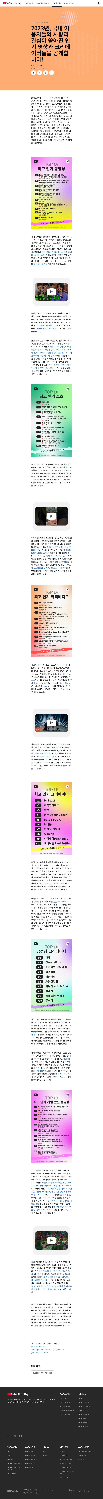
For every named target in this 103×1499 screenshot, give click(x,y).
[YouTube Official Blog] (12, 3)
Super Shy (64, 683)
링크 (70, 1313)
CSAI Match (82, 1455)
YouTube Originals (31, 1459)
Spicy (45, 686)
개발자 (45, 1455)
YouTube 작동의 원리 (14, 1463)
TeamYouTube (83, 1410)
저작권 (36, 1490)
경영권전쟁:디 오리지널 (46, 328)
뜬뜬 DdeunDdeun (61, 901)
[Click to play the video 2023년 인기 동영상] (51, 292)
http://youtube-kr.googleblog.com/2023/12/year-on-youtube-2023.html (48, 1349)
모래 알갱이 (56, 747)
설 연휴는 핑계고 (40, 264)
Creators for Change (84, 1451)
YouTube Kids (29, 1451)
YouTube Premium (31, 1463)
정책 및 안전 (27, 1490)
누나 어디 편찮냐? (44, 325)
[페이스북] (20, 1436)
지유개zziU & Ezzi (43, 1071)
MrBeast (66, 865)
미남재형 (66, 1059)
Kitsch (65, 674)
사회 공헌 (81, 1459)
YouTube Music (83, 1422)
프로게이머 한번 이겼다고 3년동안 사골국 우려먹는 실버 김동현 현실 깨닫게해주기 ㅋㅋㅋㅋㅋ (51, 1191)
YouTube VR (64, 1478)
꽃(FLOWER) (45, 753)
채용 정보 (10, 1459)
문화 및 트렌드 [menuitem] (57, 3)
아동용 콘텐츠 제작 (66, 1463)
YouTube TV (82, 1418)
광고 (44, 1451)
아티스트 (63, 1451)
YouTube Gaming (83, 1414)
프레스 (9, 1455)
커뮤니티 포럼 (11, 1474)
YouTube (63, 1398)
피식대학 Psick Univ (47, 883)
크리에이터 (63, 1455)
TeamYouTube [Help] (67, 1410)
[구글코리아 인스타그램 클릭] (14, 1436)
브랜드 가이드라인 (47, 1490)
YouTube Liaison (65, 1414)
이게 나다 (63, 467)
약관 (37, 1493)
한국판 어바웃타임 (60, 562)
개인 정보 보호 (27, 1493)
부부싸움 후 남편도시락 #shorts (46, 568)
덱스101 (44, 1056)
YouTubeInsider (83, 1426)
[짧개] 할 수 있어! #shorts (56, 556)
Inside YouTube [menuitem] (68, 3)
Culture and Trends (39, 22)
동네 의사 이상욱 (62, 1074)
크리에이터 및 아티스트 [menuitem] (43, 3)
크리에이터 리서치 (65, 1467)
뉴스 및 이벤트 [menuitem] (30, 3)
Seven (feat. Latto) (48, 756)
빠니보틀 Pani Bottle (49, 920)
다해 (33, 1034)
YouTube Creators (66, 1402)
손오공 (63, 689)
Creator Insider (65, 1406)
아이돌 (63, 765)
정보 (8, 1451)
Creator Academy (66, 1459)
